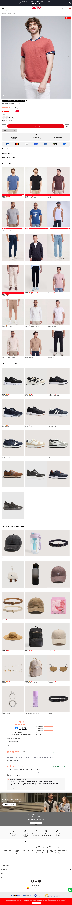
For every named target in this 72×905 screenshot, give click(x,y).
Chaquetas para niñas (52, 852)
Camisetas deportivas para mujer (41, 853)
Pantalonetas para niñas (63, 853)
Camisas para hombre (30, 850)
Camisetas (15, 13)
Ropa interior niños (40, 847)
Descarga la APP (36, 823)
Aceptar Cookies (36, 902)
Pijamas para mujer (62, 847)
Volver (8, 10)
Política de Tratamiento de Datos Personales (13, 900)
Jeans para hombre (18, 845)
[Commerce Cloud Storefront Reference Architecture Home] (36, 7)
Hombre (4, 13)
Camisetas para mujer (63, 845)
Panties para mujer (18, 847)
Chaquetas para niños (9, 847)
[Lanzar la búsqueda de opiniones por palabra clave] (64, 746)
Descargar (36, 3)
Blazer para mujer (51, 847)
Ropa (9, 13)
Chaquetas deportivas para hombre (30, 848)
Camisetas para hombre (41, 846)
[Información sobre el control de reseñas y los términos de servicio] (30, 731)
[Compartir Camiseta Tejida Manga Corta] (3, 95)
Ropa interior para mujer (9, 853)
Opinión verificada (60, 751)
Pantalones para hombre (19, 851)
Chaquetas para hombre (52, 846)
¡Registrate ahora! (9, 804)
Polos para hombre (40, 850)
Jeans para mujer (7, 845)
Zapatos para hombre (62, 850)
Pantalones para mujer (9, 850)
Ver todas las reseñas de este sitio (21, 734)
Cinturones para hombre (19, 853)
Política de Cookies (67, 899)
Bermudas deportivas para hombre (52, 851)
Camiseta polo (28, 852)
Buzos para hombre (29, 845)
